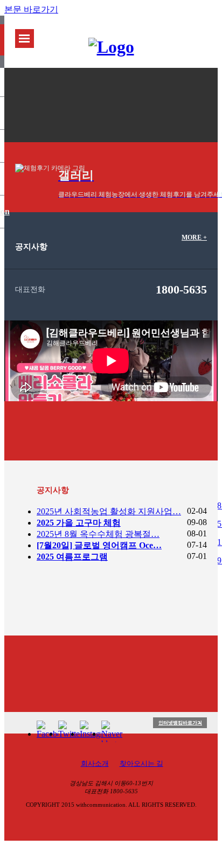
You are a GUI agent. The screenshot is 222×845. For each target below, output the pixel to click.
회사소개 (95, 763)
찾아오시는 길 (141, 763)
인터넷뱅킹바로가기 (180, 722)
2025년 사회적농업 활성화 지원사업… (109, 511)
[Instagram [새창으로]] (90, 731)
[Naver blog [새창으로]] (112, 731)
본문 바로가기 (31, 9)
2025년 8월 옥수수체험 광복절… (98, 534)
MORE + (194, 237)
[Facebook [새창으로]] (47, 731)
